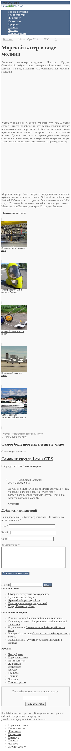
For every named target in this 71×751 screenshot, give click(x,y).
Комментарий (10, 544)
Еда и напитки (17, 14)
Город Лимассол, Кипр (21, 606)
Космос (12, 669)
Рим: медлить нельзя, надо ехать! (27, 603)
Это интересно (17, 33)
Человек (13, 30)
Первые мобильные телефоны (45, 618)
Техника (13, 27)
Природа (13, 24)
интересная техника (23, 433)
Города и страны (18, 11)
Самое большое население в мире (32, 444)
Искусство (14, 21)
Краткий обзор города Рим (24, 600)
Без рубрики (15, 654)
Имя (4, 526)
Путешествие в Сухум (21, 597)
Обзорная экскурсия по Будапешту (28, 594)
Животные (14, 17)
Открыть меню (10, 2)
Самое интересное (12, 5)
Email (5, 532)
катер (40, 433)
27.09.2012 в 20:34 (19, 482)
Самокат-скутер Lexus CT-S (27, 459)
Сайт (4, 538)
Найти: (5, 584)
